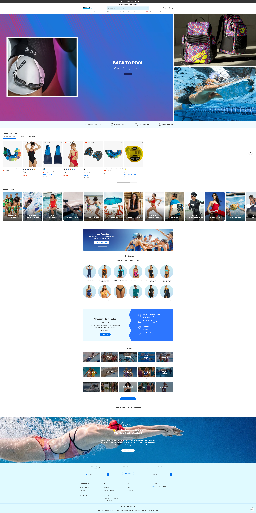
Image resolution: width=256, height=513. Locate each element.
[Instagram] (128, 506)
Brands (156, 11)
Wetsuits (116, 11)
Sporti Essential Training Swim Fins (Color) (113, 168)
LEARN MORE (128, 473)
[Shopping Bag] (173, 8)
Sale (147, 11)
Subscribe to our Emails (108, 493)
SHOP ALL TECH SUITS (128, 78)
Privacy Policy (106, 510)
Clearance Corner (107, 487)
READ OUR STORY (128, 450)
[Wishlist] (169, 8)
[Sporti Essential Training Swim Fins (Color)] (113, 154)
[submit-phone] (171, 474)
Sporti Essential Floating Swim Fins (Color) (12, 168)
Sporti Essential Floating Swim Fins (51, 171)
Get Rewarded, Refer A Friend (160, 486)
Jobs (129, 487)
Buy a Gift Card (107, 495)
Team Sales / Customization (109, 490)
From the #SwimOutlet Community (128, 407)
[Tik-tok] (134, 506)
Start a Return (82, 490)
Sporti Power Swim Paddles (90, 171)
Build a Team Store (102, 246)
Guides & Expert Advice (84, 487)
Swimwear (101, 11)
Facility (142, 11)
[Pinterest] (131, 506)
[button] (190, 66)
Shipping (81, 492)
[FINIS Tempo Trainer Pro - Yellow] (133, 154)
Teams (161, 11)
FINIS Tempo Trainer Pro (129, 171)
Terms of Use (100, 510)
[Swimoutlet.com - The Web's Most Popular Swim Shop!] (87, 7)
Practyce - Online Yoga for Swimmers (111, 498)
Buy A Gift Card (157, 489)
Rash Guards (109, 11)
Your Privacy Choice (115, 510)
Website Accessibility (84, 495)
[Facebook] (121, 506)
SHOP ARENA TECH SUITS (128, 73)
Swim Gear (123, 11)
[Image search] (147, 8)
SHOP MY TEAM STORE (101, 242)
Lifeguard (136, 11)
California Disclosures (133, 510)
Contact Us (82, 493)
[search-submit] (108, 8)
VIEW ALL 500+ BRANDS (128, 399)
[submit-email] (108, 474)
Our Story (130, 485)
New (151, 11)
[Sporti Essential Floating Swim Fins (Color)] (12, 154)
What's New (106, 485)
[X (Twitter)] (125, 506)
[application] (252, 509)
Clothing (130, 11)
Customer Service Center (84, 485)
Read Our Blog (130, 490)
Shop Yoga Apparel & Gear (109, 500)
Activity (94, 11)
